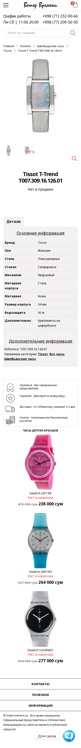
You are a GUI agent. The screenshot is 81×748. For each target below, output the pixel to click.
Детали (13, 221)
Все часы (56, 354)
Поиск (73, 33)
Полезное (40, 695)
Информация (40, 705)
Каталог (25, 46)
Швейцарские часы (50, 46)
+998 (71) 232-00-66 (60, 16)
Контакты (40, 684)
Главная (8, 46)
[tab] (13, 222)
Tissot (7, 51)
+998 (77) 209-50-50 (60, 22)
